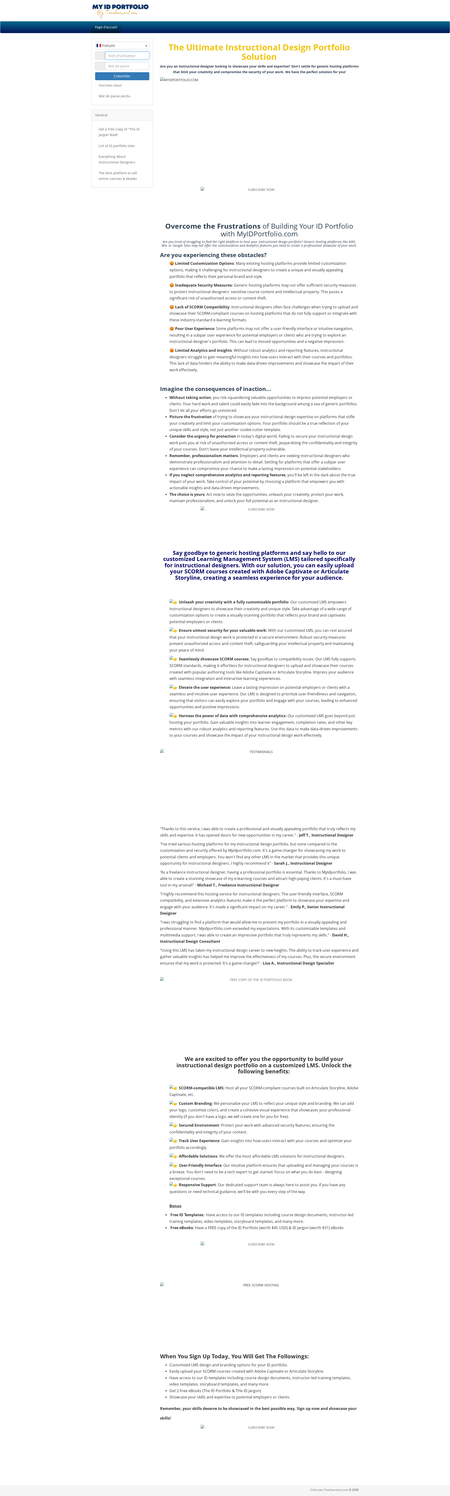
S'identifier (122, 76)
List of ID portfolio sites (117, 146)
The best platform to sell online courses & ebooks (118, 176)
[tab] (122, 115)
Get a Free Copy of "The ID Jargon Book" (119, 132)
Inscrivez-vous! (110, 85)
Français (108, 45)
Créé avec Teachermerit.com (329, 1490)
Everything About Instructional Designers (117, 159)
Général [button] (101, 115)
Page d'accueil (106, 27)
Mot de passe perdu (114, 96)
